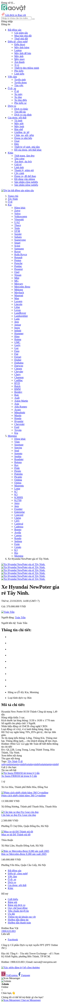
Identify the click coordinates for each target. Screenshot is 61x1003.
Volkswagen (20, 216)
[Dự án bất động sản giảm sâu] (17, 190)
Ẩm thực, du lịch (23, 161)
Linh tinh (19, 167)
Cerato (17, 547)
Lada (17, 318)
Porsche (18, 263)
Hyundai (18, 421)
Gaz (16, 348)
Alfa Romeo (20, 406)
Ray (16, 465)
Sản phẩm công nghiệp (26, 182)
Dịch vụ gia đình (23, 114)
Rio (16, 553)
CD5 (16, 520)
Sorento (18, 453)
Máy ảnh (18, 56)
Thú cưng (19, 158)
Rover (17, 251)
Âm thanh (19, 62)
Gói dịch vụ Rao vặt (15, 15)
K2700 (17, 500)
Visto (17, 441)
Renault (18, 257)
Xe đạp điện (20, 100)
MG (16, 280)
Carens (17, 535)
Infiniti (17, 330)
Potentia (18, 474)
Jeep (16, 321)
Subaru (18, 237)
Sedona (18, 541)
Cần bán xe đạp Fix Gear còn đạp (18, 815)
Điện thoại (19, 44)
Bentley (18, 392)
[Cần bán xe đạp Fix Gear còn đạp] (20, 812)
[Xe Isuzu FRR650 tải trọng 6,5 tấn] (20, 773)
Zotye (17, 210)
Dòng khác (20, 438)
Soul (16, 450)
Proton (17, 260)
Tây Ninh (13, 199)
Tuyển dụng (20, 82)
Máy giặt (18, 123)
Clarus (17, 517)
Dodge (17, 359)
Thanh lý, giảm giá (24, 170)
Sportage (18, 444)
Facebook (13, 939)
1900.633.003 (8, 931)
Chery (17, 374)
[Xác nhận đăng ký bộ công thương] (20, 967)
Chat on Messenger (30, 1000)
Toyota (17, 430)
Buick (17, 386)
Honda (17, 418)
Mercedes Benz (22, 286)
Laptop (18, 50)
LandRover (20, 313)
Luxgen (18, 301)
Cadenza (18, 526)
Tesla (17, 228)
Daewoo (18, 365)
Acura (17, 409)
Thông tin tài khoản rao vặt (22, 916)
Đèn (16, 144)
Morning (12, 436)
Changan (19, 377)
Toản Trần (20, 617)
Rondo (17, 538)
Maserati (18, 295)
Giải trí (17, 164)
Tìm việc (18, 85)
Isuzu (17, 327)
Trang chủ (13, 196)
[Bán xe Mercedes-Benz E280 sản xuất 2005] (25, 851)
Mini (16, 278)
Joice (17, 503)
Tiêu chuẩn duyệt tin (18, 911)
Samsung (19, 248)
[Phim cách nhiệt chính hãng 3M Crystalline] (24, 792)
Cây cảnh (19, 173)
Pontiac (18, 266)
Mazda (17, 415)
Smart (17, 242)
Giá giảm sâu (21, 32)
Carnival (18, 523)
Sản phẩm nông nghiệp (26, 185)
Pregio (17, 471)
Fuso (16, 351)
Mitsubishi (19, 412)
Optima (18, 479)
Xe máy (18, 94)
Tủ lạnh (18, 120)
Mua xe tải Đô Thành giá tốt (15, 834)
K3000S (18, 497)
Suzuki (17, 234)
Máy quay (19, 59)
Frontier (18, 509)
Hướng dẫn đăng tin (18, 919)
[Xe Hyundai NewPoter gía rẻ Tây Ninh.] (23, 564)
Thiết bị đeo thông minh (26, 67)
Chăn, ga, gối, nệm (24, 135)
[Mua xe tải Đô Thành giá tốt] (17, 831)
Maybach (19, 292)
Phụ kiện (18, 70)
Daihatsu (18, 362)
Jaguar (17, 324)
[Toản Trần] (7, 612)
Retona (18, 462)
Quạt (16, 141)
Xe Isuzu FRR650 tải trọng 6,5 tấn (19, 776)
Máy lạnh (19, 126)
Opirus (17, 482)
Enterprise (19, 512)
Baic (16, 395)
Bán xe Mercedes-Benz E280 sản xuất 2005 (24, 854)
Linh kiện (19, 73)
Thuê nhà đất (21, 38)
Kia (10, 204)
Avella (17, 532)
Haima (17, 339)
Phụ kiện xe (20, 103)
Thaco (17, 225)
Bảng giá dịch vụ (16, 905)
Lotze (17, 488)
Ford (16, 427)
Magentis (19, 485)
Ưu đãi (11, 913)
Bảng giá (12, 902)
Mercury (18, 283)
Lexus (17, 310)
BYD (17, 383)
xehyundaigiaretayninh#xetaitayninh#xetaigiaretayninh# (30, 764)
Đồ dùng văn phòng (24, 179)
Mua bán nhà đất (23, 35)
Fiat (16, 354)
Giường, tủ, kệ (21, 132)
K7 (16, 491)
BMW (17, 389)
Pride (17, 468)
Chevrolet (19, 424)
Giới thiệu (13, 899)
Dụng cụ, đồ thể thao (25, 176)
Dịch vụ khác (21, 108)
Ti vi (16, 65)
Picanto (18, 476)
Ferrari (17, 357)
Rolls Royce (20, 254)
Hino (17, 336)
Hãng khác (20, 207)
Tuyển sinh (20, 79)
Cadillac (18, 380)
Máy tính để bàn (22, 53)
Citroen (18, 368)
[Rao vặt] (13, 10)
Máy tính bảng (21, 47)
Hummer (18, 333)
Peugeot (18, 269)
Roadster (18, 459)
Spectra (18, 447)
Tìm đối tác (20, 111)
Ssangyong (20, 239)
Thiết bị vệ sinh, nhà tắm (27, 146)
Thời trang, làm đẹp (24, 155)
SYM (17, 231)
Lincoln (18, 304)
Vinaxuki (19, 219)
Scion (17, 245)
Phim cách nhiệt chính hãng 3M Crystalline (23, 795)
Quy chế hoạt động (17, 908)
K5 (16, 494)
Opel (16, 272)
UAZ (17, 222)
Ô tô (16, 91)
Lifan (17, 307)
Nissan (17, 275)
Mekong (18, 289)
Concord (18, 515)
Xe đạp (18, 97)
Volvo (17, 213)
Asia (16, 403)
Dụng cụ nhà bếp (23, 138)
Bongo (17, 529)
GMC (17, 342)
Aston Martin (21, 400)
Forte (17, 544)
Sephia (17, 456)
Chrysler (18, 371)
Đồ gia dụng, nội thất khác (28, 149)
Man (16, 298)
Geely (17, 345)
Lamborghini (21, 316)
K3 (16, 550)
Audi (17, 397)
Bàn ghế (18, 129)
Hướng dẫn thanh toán (19, 922)
